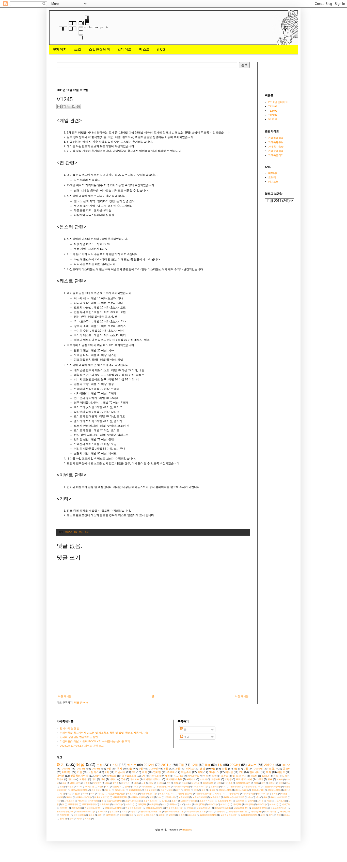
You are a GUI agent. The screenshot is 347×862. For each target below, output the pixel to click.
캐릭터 (112, 779)
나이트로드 (147, 786)
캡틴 (100, 815)
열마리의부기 (239, 776)
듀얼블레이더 (135, 790)
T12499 (272, 106)
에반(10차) (200, 804)
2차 (241, 772)
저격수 (124, 811)
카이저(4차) (79, 815)
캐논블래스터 (129, 776)
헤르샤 (287, 815)
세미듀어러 (93, 801)
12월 (194, 765)
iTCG (161, 49)
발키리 (116, 783)
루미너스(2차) (241, 790)
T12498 (272, 110)
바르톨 (284, 794)
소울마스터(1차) (114, 801)
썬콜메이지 (73, 804)
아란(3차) (142, 804)
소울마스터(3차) (151, 801)
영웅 (205, 776)
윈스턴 (253, 776)
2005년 (66, 772)
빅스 (258, 797)
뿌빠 (265, 797)
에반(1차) (212, 804)
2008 (79, 786)
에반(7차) (286, 804)
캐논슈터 (186, 772)
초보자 (171, 772)
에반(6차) (274, 804)
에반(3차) (237, 804)
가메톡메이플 (275, 138)
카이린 (272, 783)
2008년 (96, 768)
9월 (75, 532)
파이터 (162, 815)
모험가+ (83, 779)
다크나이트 (235, 786)
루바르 (60, 779)
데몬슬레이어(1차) (252, 786)
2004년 (153, 768)
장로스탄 (113, 811)
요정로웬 (215, 779)
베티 (152, 797)
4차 (107, 772)
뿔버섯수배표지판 (279, 797)
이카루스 (228, 783)
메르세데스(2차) (167, 794)
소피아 (203, 779)
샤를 (143, 783)
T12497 (272, 115)
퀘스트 (144, 49)
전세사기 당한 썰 (69, 728)
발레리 (69, 797)
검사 (127, 786)
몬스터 (287, 768)
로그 (64, 783)
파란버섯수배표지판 (146, 815)
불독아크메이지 (200, 797)
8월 (166, 768)
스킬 (77, 49)
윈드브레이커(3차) (85, 811)
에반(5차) (261, 804)
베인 (136, 783)
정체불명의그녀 (243, 783)
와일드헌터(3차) (241, 808)
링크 (77, 794)
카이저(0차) (256, 811)
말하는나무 (75, 783)
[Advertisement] (149, 78)
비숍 (250, 797)
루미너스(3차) (258, 790)
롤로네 (212, 790)
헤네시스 (214, 772)
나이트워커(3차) (199, 786)
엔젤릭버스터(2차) (133, 808)
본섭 (81, 532)
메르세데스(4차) (203, 794)
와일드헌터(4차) (259, 808)
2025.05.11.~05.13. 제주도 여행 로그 (82, 745)
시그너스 (178, 776)
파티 (281, 783)
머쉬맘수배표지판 (116, 794)
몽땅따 (87, 783)
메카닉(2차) (234, 794)
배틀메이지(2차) (101, 797)
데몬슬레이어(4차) (79, 790)
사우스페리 (69, 801)
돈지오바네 (96, 790)
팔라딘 (172, 815)
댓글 (186, 736)
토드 (131, 815)
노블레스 (215, 786)
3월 (235, 768)
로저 (203, 790)
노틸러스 (93, 772)
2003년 (235, 765)
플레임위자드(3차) (249, 815)
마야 (85, 794)
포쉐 (62, 786)
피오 (263, 815)
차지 (211, 811)
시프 (269, 801)
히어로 (88, 819)
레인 (178, 790)
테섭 (80, 764)
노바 (214, 776)
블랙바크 (191, 779)
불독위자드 (215, 797)
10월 (224, 768)
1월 (220, 765)
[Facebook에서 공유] (73, 106)
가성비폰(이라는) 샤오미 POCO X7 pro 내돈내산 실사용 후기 (95, 741)
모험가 (273, 768)
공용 (275, 776)
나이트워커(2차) (181, 786)
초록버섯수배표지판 (238, 811)
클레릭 (123, 815)
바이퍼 (60, 797)
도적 (284, 776)
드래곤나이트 (167, 790)
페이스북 (273, 181)
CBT (107, 786)
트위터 (272, 177)
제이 (256, 783)
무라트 (275, 794)
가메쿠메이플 (275, 151)
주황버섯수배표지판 (196, 811)
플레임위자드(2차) (228, 815)
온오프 (190, 808)
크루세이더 (111, 815)
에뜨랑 (185, 783)
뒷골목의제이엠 (79, 775)
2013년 (81, 768)
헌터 (279, 815)
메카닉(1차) (220, 794)
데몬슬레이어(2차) (272, 786)
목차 (119, 768)
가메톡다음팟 (275, 146)
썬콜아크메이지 (89, 804)
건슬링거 (117, 786)
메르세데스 (133, 794)
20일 (100, 786)
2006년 (258, 768)
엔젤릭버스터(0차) (93, 808)
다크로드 (134, 779)
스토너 (174, 801)
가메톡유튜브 (275, 142)
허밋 (271, 815)
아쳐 (164, 804)
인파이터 (102, 811)
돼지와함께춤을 (174, 779)
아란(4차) (154, 804)
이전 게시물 (241, 696)
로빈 (196, 790)
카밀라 (259, 779)
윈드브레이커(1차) (279, 808)
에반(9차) (76, 808)
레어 (144, 772)
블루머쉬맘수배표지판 (234, 797)
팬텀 (202, 768)
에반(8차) (64, 808)
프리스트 (192, 815)
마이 (92, 794)
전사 (103, 779)
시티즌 (260, 801)
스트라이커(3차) (225, 801)
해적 (268, 772)
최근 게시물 (64, 696)
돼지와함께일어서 (152, 779)
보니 (159, 797)
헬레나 (63, 819)
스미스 (165, 801)
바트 (107, 783)
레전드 (281, 772)
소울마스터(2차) (132, 801)
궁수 (123, 779)
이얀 (94, 779)
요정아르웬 (208, 783)
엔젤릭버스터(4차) (174, 808)
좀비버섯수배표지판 (174, 811)
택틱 (200, 772)
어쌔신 (188, 804)
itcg (207, 765)
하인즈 (70, 786)
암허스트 (111, 776)
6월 (213, 768)
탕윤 (270, 779)
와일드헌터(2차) (222, 808)
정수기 (134, 811)
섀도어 (81, 801)
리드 (69, 794)
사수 (59, 801)
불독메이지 (184, 797)
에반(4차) (249, 804)
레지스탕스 (193, 776)
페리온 (229, 772)
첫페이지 (60, 49)
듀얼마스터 (120, 790)
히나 (79, 819)
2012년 (149, 765)
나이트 (135, 786)
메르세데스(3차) (185, 794)
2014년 (98, 776)
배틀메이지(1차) (83, 797)
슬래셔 (251, 801)
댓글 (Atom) (81, 702)
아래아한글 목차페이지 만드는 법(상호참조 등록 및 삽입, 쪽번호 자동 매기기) (104, 732)
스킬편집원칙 (99, 49)
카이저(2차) (285, 811)
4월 (109, 768)
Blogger (186, 829)
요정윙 (228, 779)
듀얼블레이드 (151, 790)
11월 (177, 768)
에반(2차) (224, 804)
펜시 (288, 783)
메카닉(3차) (248, 794)
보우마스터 (170, 797)
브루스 (224, 776)
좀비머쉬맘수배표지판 (151, 811)
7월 (181, 765)
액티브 (252, 765)
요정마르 (195, 783)
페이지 (182, 815)
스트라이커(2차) (206, 801)
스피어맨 (240, 801)
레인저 (187, 790)
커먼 (79, 772)
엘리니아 (254, 772)
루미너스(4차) (274, 790)
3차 (134, 772)
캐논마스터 (155, 776)
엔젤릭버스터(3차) (154, 808)
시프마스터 (280, 801)
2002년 (265, 776)
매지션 (101, 794)
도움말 (280, 779)
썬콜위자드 (105, 804)
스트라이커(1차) (188, 801)
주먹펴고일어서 (244, 779)
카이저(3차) (65, 815)
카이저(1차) (270, 811)
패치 (87, 532)
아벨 (176, 783)
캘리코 (91, 815)
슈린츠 (160, 783)
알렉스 (173, 804)
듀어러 (108, 790)
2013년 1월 (89, 786)
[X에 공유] (68, 106)
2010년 (269, 765)
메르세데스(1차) (148, 794)
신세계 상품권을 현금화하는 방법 (79, 737)
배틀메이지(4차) (138, 797)
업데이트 (124, 49)
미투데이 (273, 173)
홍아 (71, 819)
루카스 (287, 790)
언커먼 (157, 772)
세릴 (151, 783)
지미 (263, 783)
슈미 (168, 783)
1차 (143, 776)
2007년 (68, 532)
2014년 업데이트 (278, 102)
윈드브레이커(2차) (65, 811)
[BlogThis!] (63, 106)
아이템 (60, 775)
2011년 (166, 765)
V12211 (272, 119)
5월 (141, 768)
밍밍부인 (97, 783)
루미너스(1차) (225, 790)
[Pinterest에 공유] (78, 106)
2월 (130, 768)
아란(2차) (129, 804)
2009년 (66, 768)
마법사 (71, 779)
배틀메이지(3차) (120, 797)
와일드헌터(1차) (204, 808)
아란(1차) (117, 804)
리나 (62, 794)
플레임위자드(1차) (208, 815)
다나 (224, 786)
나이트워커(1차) (163, 786)
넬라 (167, 776)
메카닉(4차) (262, 794)
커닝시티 (120, 772)
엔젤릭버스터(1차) (113, 808)
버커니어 (126, 783)
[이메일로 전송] (58, 106)
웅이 (219, 783)
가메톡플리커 (275, 155)
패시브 (190, 768)
